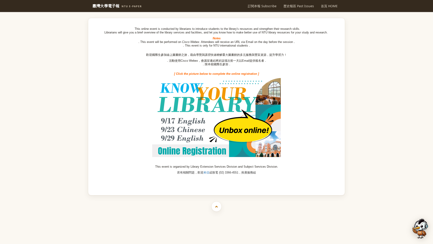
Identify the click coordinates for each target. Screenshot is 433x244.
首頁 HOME (329, 6)
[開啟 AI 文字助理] (420, 228)
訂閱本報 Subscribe (262, 6)
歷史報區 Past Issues (298, 6)
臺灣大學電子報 (117, 6)
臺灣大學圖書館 (217, 184)
